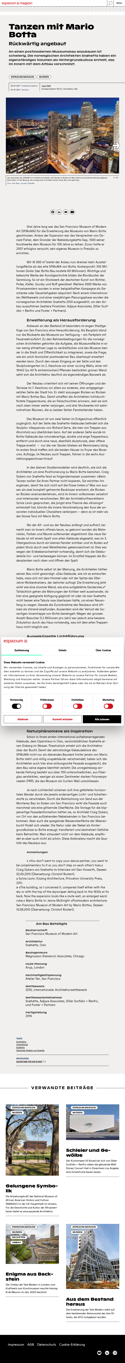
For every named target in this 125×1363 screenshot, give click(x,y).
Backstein (18, 1237)
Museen (44, 77)
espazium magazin (22, 77)
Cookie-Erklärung (72, 1344)
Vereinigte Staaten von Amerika (30, 1050)
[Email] (65, 212)
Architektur (21, 1041)
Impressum (16, 1344)
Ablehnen (23, 719)
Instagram (115, 1353)
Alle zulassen (102, 719)
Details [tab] (63, 650)
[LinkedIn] (59, 212)
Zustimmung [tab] (21, 650)
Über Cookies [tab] (103, 650)
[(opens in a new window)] (72, 212)
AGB (30, 1344)
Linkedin (107, 1353)
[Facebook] (52, 212)
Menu (119, 3)
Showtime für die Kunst (29, 1061)
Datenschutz (46, 1344)
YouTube (99, 1353)
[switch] (47, 706)
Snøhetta (20, 1047)
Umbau (16, 1242)
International (22, 1044)
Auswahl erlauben (62, 719)
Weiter (116, 145)
